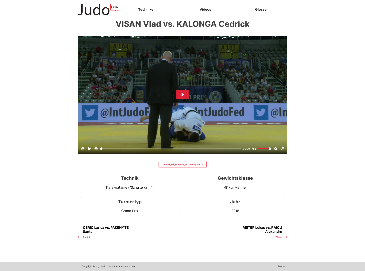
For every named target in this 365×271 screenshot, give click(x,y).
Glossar (261, 9)
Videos (205, 9)
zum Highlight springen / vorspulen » (182, 164)
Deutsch (282, 266)
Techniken (147, 9)
